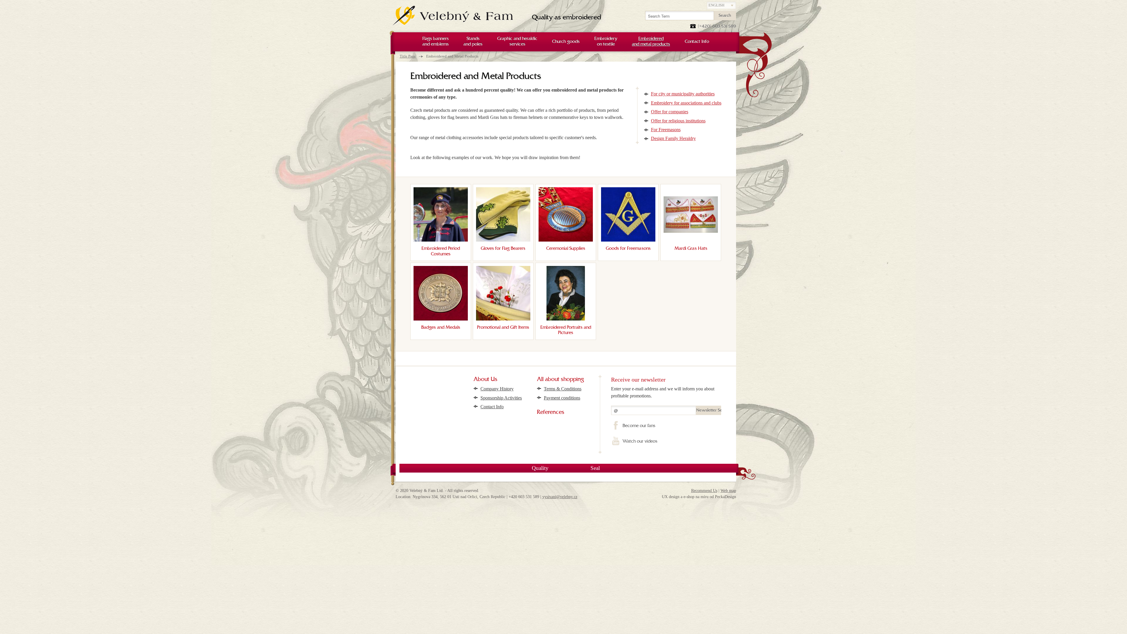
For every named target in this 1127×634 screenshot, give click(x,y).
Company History (497, 388)
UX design (670, 497)
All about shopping (560, 379)
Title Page (408, 56)
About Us (485, 379)
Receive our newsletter (638, 379)
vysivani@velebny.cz (559, 497)
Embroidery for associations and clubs (686, 102)
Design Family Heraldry (673, 138)
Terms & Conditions (562, 388)
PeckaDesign (725, 497)
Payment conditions (562, 397)
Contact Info (492, 406)
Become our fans (638, 426)
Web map (728, 490)
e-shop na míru (696, 497)
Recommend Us (704, 490)
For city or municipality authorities (683, 93)
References (550, 412)
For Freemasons (666, 129)
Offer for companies (669, 111)
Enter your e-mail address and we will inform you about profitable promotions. (662, 392)
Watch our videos (639, 441)
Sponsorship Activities (501, 397)
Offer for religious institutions (678, 120)
